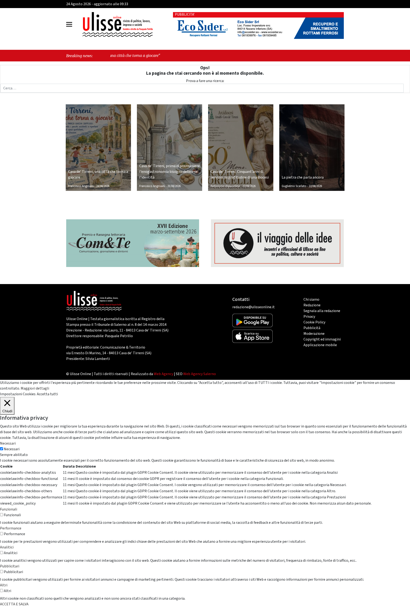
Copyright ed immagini (322, 339)
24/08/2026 (102, 186)
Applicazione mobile (320, 345)
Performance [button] (10, 528)
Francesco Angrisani (81, 186)
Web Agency (163, 374)
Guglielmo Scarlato (294, 186)
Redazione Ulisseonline (225, 186)
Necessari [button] (8, 443)
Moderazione (314, 333)
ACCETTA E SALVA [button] (14, 604)
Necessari (11, 449)
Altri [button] (3, 585)
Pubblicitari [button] (9, 566)
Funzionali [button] (8, 509)
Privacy (309, 316)
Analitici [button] (7, 547)
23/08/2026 (174, 186)
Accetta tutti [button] (47, 394)
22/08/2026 (249, 186)
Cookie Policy (314, 322)
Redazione (312, 305)
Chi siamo (311, 299)
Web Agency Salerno (199, 374)
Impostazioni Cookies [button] (18, 394)
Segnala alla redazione (321, 310)
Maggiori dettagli (35, 388)
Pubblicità (311, 328)
